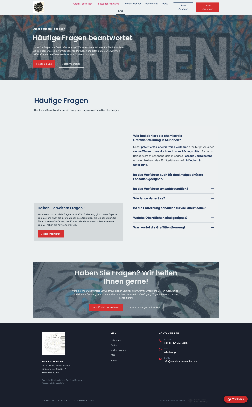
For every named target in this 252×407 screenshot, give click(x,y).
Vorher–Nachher (132, 3)
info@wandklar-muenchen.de (180, 361)
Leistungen (116, 340)
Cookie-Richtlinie (84, 400)
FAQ (120, 10)
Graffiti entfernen (82, 3)
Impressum (48, 400)
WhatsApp (170, 352)
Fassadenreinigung (108, 3)
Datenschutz (64, 400)
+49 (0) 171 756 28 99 (176, 343)
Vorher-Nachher (119, 350)
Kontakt (114, 360)
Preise (165, 3)
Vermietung (151, 3)
